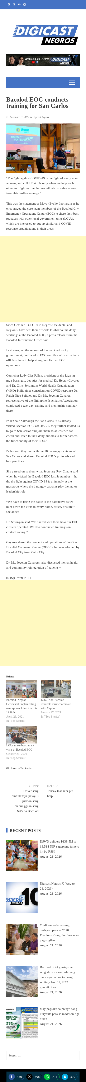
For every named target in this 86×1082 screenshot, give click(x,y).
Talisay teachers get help (60, 791)
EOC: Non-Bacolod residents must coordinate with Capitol (56, 704)
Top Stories (26, 768)
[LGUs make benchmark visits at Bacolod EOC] (21, 734)
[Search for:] (43, 1055)
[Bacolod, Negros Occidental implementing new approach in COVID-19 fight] (21, 689)
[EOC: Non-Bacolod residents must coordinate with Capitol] (56, 689)
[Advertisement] (43, 279)
